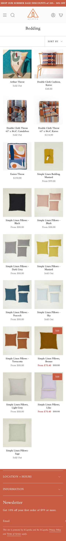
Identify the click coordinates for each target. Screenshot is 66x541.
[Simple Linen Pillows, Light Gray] (17, 386)
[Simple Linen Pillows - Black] (17, 202)
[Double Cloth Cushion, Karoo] (48, 64)
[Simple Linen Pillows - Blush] (48, 202)
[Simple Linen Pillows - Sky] (48, 294)
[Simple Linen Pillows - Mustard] (48, 248)
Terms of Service (14, 534)
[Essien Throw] (17, 156)
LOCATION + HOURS (17, 476)
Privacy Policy (55, 530)
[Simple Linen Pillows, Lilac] (48, 386)
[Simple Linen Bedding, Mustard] (48, 156)
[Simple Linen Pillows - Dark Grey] (17, 248)
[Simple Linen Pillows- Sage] (17, 432)
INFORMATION (13, 489)
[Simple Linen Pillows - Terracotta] (17, 340)
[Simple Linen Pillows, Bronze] (48, 340)
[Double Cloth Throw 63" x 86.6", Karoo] (48, 110)
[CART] (61, 15)
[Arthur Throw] (17, 64)
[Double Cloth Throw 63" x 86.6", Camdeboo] (17, 110)
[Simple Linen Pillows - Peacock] (17, 294)
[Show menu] (4, 15)
